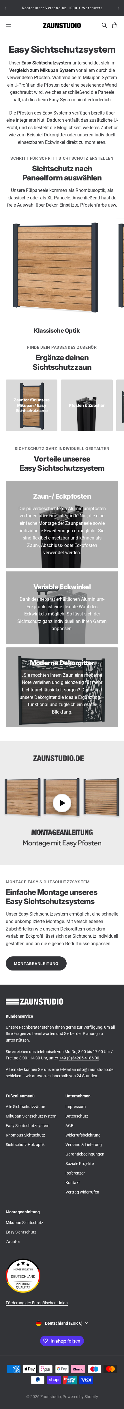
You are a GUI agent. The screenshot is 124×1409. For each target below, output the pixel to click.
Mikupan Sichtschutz (24, 1222)
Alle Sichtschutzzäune (25, 1106)
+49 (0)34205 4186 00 (79, 1058)
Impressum (75, 1106)
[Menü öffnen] (9, 25)
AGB (69, 1125)
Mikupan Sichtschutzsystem (31, 1116)
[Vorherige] (5, 8)
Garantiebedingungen (84, 1154)
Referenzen (75, 1173)
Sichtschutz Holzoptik (25, 1144)
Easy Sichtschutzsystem (27, 1125)
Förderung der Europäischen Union (37, 1303)
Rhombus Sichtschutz (25, 1135)
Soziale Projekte (79, 1163)
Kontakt (72, 1182)
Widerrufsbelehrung (83, 1135)
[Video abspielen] (62, 803)
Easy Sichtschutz (21, 1232)
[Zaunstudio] (62, 25)
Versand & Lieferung (83, 1144)
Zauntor (13, 1241)
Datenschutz (76, 1116)
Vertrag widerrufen (82, 1192)
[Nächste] (119, 8)
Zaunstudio (50, 1396)
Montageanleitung (36, 963)
